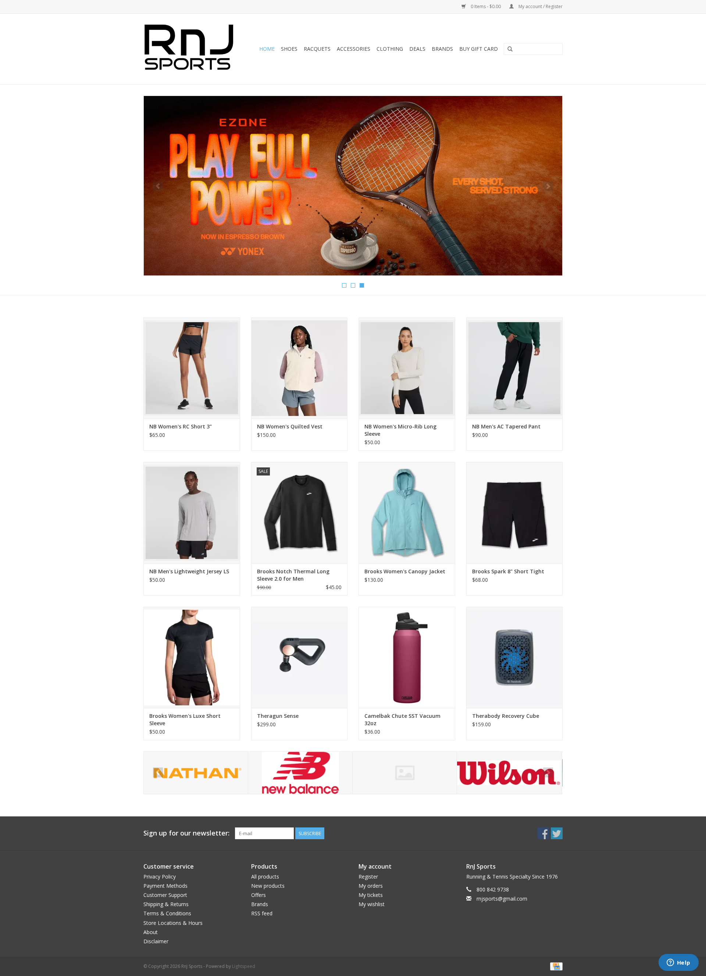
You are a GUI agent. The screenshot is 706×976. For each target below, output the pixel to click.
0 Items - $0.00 (486, 6)
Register (368, 876)
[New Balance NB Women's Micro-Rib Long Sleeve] (407, 367)
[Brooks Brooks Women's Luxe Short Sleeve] (191, 657)
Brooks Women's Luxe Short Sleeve (185, 719)
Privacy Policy (159, 876)
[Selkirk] (405, 773)
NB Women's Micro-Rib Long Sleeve (400, 430)
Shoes (289, 48)
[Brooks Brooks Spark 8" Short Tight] (514, 512)
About (150, 932)
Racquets (317, 48)
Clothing (390, 48)
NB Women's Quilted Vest (289, 426)
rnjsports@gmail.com (502, 898)
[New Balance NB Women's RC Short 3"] (191, 367)
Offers (258, 894)
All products (265, 876)
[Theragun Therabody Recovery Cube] (514, 657)
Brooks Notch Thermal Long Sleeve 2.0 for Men (293, 575)
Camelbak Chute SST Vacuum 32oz (402, 719)
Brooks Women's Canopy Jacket (404, 571)
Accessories (353, 48)
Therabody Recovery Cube (505, 715)
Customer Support (165, 894)
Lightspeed (243, 966)
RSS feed (261, 913)
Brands (442, 48)
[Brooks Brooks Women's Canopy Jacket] (407, 512)
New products (268, 885)
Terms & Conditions (167, 913)
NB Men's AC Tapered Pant (506, 426)
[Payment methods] (555, 966)
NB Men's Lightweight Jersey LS (189, 571)
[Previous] (158, 186)
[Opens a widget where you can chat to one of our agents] (678, 963)
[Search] (510, 49)
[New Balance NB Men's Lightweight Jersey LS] (191, 512)
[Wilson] (509, 773)
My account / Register (540, 6)
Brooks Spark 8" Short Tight (508, 571)
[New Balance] (300, 773)
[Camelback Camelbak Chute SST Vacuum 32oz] (407, 657)
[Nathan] (196, 773)
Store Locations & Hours (173, 922)
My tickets (371, 894)
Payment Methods (165, 885)
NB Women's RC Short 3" (180, 426)
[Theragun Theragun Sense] (299, 657)
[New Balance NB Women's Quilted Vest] (299, 367)
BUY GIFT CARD (478, 48)
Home (267, 48)
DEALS (417, 48)
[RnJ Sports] (191, 49)
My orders (371, 885)
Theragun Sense (278, 715)
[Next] (548, 186)
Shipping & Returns (166, 904)
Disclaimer (155, 941)
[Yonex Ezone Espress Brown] (353, 185)
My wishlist (372, 904)
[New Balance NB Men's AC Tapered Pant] (514, 367)
